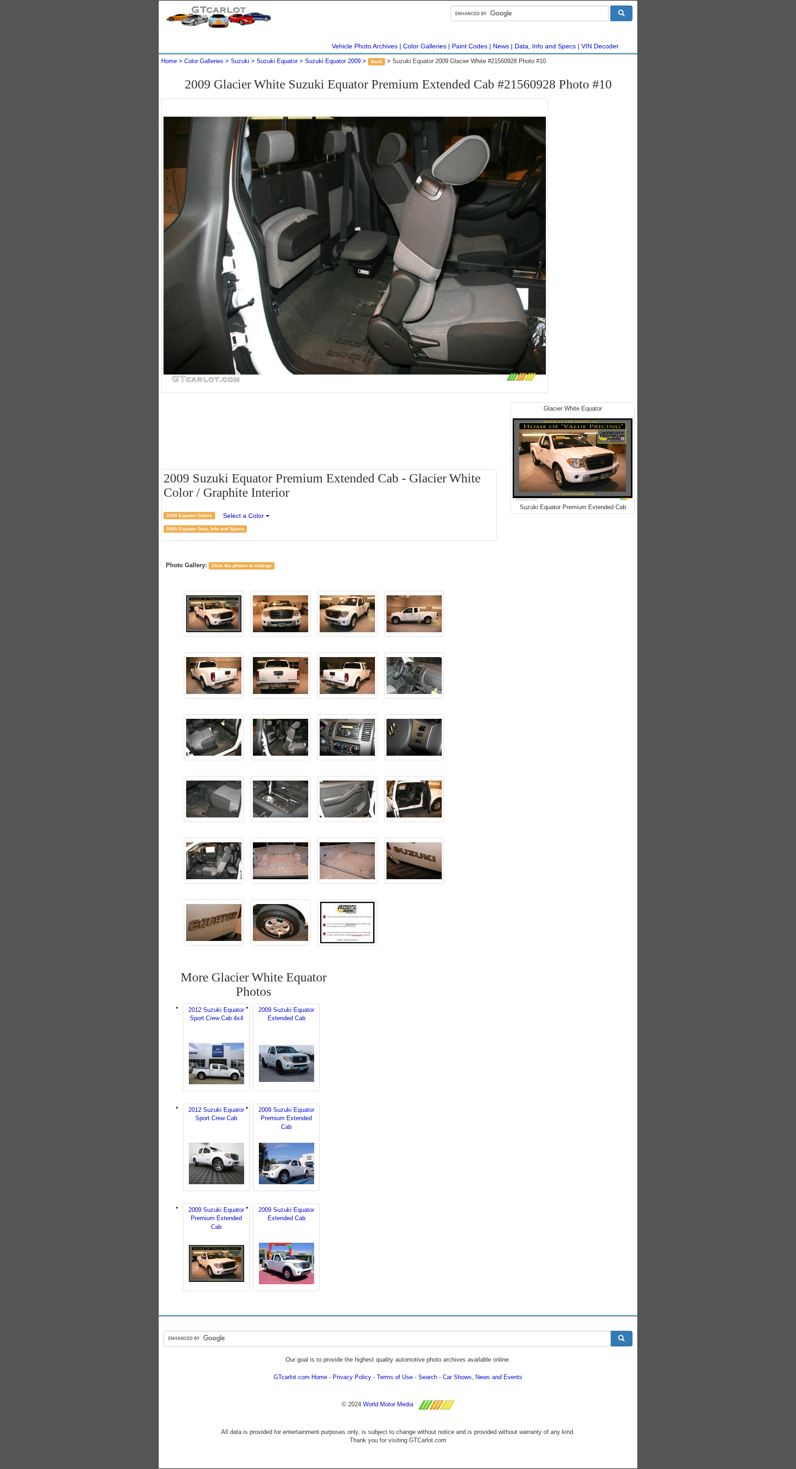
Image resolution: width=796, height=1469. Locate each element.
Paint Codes (469, 46)
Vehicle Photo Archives (365, 46)
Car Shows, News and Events (482, 1377)
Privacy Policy (352, 1377)
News (501, 46)
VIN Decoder (600, 46)
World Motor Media (388, 1404)
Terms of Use (395, 1377)
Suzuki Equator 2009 (333, 61)
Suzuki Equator (277, 61)
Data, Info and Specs (545, 46)
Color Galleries (424, 46)
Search (427, 1377)
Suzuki (240, 61)
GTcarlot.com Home (300, 1377)
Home (169, 61)
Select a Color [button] (244, 515)
